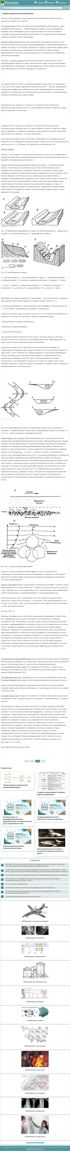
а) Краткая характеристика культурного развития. (23, 896)
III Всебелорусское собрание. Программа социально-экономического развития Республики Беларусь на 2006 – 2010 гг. (32, 879)
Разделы (51, 3)
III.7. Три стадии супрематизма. (16, 884)
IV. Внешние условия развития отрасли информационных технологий (30, 888)
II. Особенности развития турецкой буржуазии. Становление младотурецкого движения (36, 875)
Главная (40, 3)
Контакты (62, 3)
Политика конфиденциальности (35, 1148)
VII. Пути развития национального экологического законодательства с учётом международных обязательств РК (33, 892)
